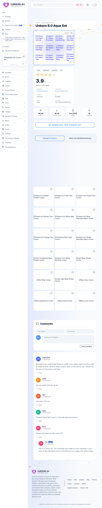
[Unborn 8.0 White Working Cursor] (65, 259)
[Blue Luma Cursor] (86, 301)
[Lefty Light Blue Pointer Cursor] (65, 280)
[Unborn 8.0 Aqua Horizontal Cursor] (49, 57)
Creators (8, 29)
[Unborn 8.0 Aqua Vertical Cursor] (39, 38)
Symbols (7, 133)
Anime (7, 77)
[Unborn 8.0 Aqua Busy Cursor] (60, 57)
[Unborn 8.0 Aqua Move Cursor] (49, 47)
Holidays (7, 112)
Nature (7, 120)
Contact (81, 480)
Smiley (7, 125)
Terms (70, 484)
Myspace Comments (84, 504)
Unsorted (8, 142)
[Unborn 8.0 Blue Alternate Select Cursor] (86, 217)
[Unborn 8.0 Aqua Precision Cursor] (49, 38)
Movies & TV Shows (11, 116)
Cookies (76, 484)
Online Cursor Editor (13, 25)
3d (61, 70)
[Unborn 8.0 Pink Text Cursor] (65, 197)
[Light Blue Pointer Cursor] (86, 259)
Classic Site (84, 488)
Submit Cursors (73, 488)
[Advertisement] (64, 14)
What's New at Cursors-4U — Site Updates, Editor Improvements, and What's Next (15, 39)
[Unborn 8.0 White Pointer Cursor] (43, 197)
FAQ (75, 480)
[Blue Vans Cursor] (86, 280)
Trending (8, 16)
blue (38, 70)
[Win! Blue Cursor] (43, 280)
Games (7, 107)
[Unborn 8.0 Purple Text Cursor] (86, 197)
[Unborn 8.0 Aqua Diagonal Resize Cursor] (70, 57)
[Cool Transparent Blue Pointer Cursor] (43, 259)
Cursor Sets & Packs (11, 94)
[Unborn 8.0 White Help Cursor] (65, 217)
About (70, 480)
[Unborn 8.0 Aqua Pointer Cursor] (70, 47)
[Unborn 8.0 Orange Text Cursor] (43, 238)
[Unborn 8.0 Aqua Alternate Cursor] (70, 38)
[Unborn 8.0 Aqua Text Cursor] (39, 57)
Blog (6, 34)
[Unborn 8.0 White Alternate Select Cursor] (86, 238)
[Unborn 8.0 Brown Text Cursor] (43, 217)
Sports (7, 129)
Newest (7, 21)
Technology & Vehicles (12, 138)
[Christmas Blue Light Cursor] (65, 238)
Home (37, 23)
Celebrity (8, 81)
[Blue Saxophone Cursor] (43, 301)
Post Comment (87, 346)
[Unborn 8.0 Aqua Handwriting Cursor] (60, 38)
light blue (46, 70)
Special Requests (10, 147)
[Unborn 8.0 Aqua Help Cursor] (60, 47)
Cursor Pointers (10, 90)
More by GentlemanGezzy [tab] (80, 138)
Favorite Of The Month (12, 51)
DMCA (84, 484)
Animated (8, 72)
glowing (54, 70)
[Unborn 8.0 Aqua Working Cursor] (39, 47)
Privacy (94, 480)
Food (6, 103)
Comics (7, 86)
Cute (6, 98)
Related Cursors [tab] (50, 138)
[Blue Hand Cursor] (65, 301)
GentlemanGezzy (42, 91)
